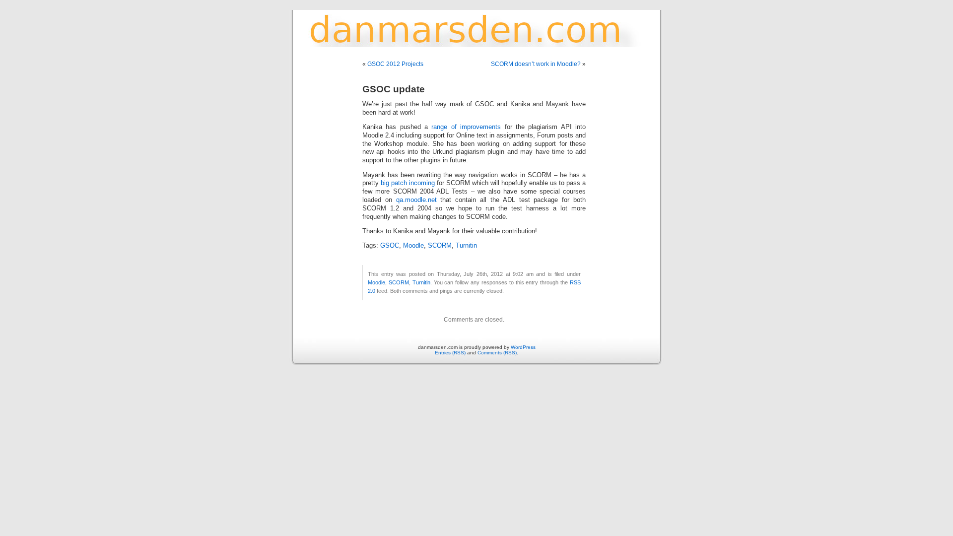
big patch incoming (408, 183)
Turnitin (466, 245)
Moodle (413, 245)
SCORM (440, 245)
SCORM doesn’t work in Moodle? (536, 64)
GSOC (389, 245)
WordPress (523, 347)
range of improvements (464, 127)
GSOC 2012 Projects (395, 64)
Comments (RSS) (497, 352)
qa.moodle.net (416, 200)
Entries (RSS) (450, 352)
